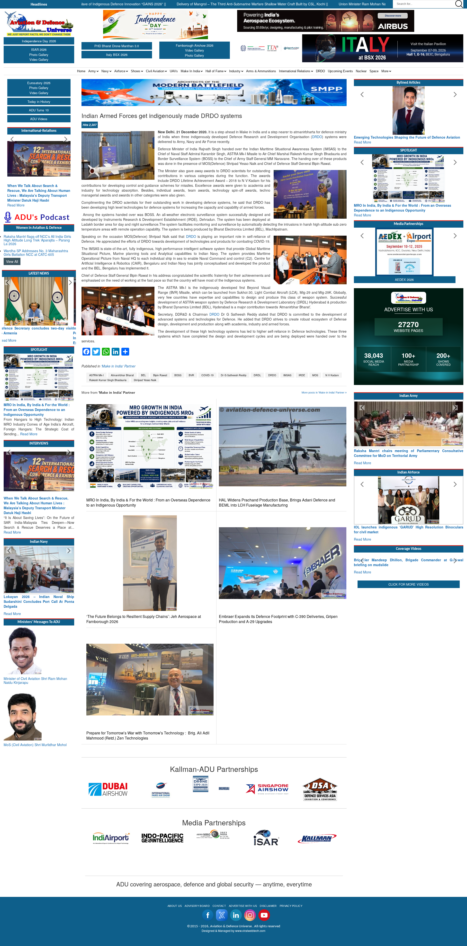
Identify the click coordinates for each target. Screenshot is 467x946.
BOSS (177, 375)
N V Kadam (332, 375)
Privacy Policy (291, 905)
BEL (143, 375)
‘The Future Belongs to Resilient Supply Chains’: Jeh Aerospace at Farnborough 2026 (143, 619)
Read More (16, 205)
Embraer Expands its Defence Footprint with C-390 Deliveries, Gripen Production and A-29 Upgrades (278, 619)
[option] (108, 784)
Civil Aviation (155, 71)
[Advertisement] (408, 659)
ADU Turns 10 (39, 110)
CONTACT (219, 905)
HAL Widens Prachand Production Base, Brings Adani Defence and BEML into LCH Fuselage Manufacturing (277, 502)
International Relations (294, 71)
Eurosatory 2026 (38, 82)
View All (12, 261)
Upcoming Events (340, 71)
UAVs (174, 71)
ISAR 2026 (38, 49)
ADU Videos (38, 118)
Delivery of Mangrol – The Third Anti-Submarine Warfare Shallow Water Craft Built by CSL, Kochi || (217, 3)
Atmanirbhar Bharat (122, 375)
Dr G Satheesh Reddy (233, 375)
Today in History (38, 101)
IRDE (302, 375)
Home (81, 71)
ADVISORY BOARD (197, 905)
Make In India (190, 71)
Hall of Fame (215, 71)
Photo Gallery (38, 54)
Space (373, 71)
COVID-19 (207, 375)
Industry (235, 71)
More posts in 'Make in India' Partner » (324, 392)
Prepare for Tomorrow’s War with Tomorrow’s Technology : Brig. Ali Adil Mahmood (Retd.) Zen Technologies (147, 735)
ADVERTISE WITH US (243, 905)
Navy (105, 71)
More (384, 71)
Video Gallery (38, 59)
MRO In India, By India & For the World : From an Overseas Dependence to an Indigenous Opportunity (148, 502)
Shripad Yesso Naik (145, 380)
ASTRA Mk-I (96, 375)
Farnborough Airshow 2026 (194, 45)
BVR (191, 375)
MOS (315, 375)
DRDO (320, 71)
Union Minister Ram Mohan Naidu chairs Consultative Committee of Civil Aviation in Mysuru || (375, 3)
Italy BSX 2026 (116, 54)
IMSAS (287, 375)
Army (92, 71)
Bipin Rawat (160, 375)
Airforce (119, 71)
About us (175, 905)
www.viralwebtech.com (250, 930)
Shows (135, 71)
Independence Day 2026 (39, 41)
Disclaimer (268, 905)
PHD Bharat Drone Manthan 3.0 (116, 46)
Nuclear (361, 71)
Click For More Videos (408, 619)
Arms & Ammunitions (261, 71)
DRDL (257, 375)
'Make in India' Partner (118, 366)
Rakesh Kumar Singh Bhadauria (107, 380)
